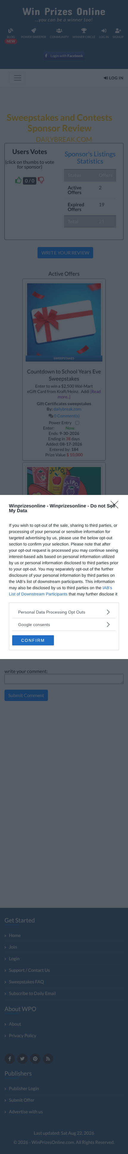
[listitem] (64, 612)
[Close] (116, 506)
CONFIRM (33, 640)
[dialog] (64, 577)
